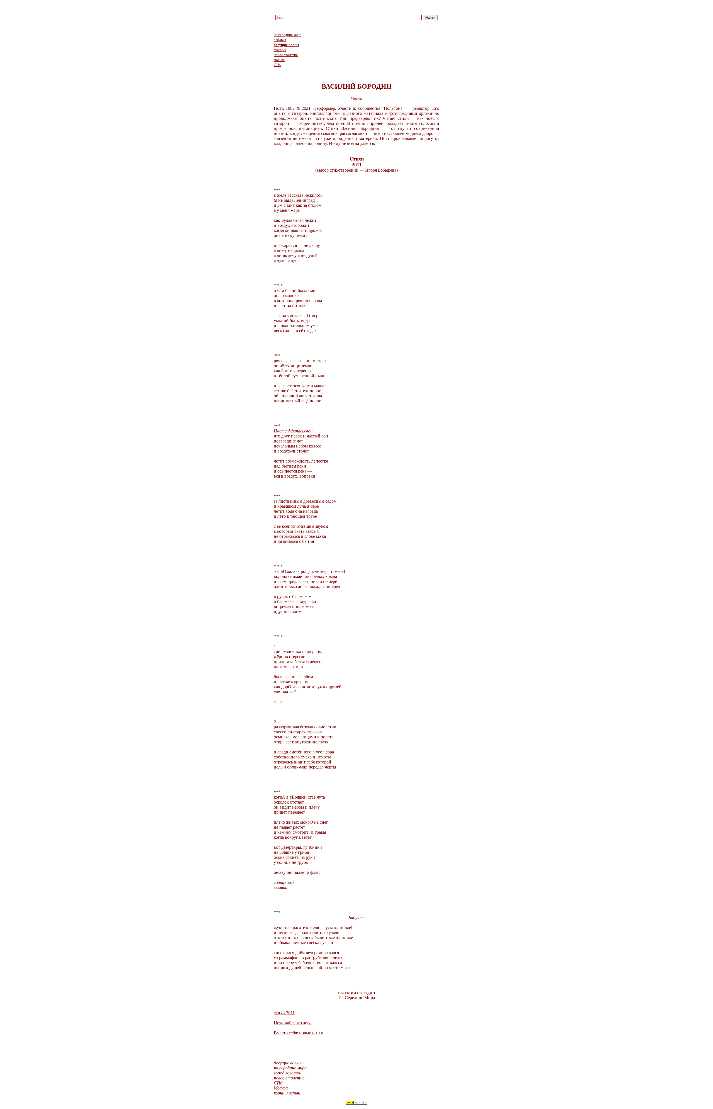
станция (280, 50)
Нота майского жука (293, 1022)
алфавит (280, 40)
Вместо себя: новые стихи (298, 1032)
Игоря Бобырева (380, 170)
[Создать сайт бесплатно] (356, 1103)
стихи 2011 (284, 1012)
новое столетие (286, 55)
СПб (277, 65)
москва (279, 60)
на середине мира (287, 35)
